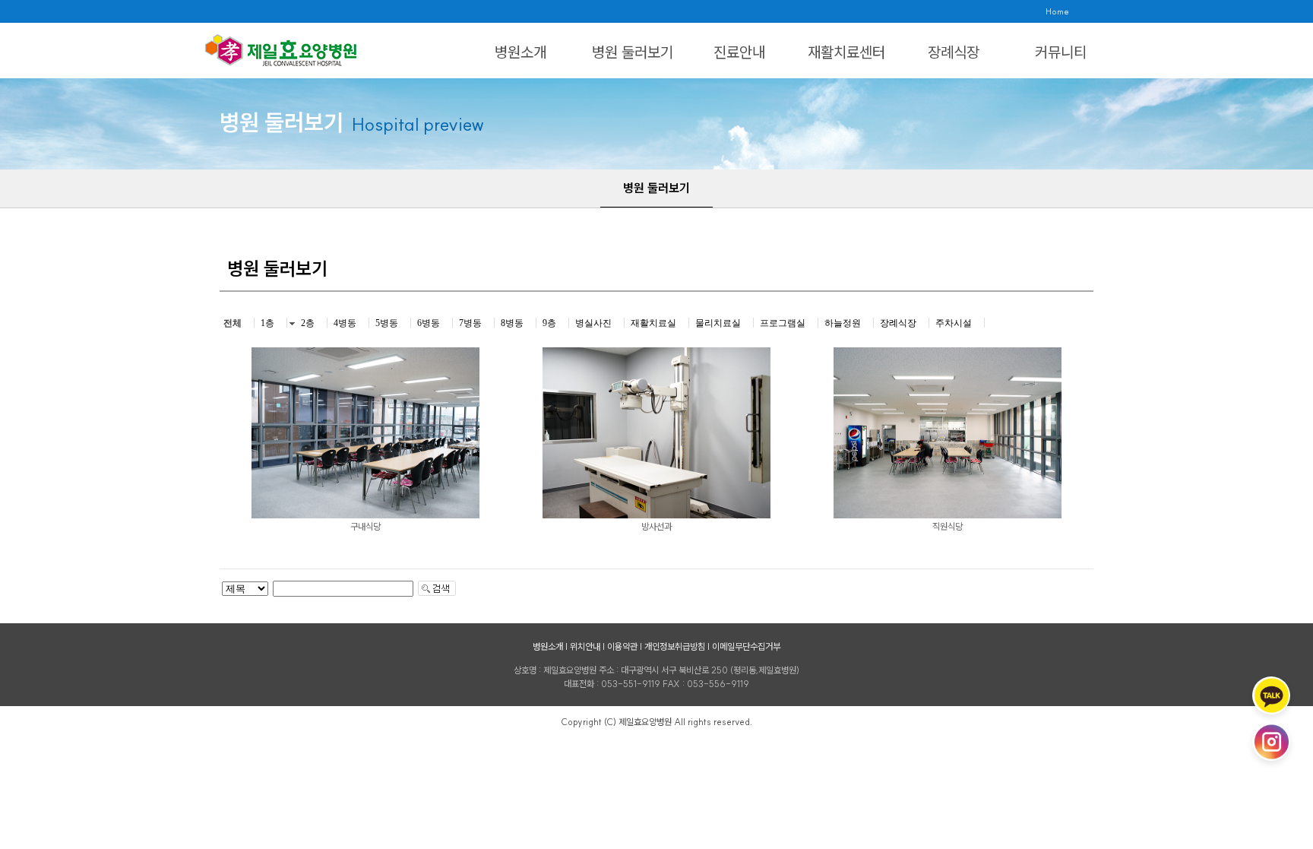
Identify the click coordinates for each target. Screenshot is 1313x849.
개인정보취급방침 (674, 646)
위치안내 (585, 646)
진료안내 (739, 52)
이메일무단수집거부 (746, 646)
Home (1057, 11)
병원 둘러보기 (632, 52)
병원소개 (520, 52)
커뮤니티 (1061, 52)
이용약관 (622, 646)
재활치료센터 (846, 52)
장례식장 (953, 52)
